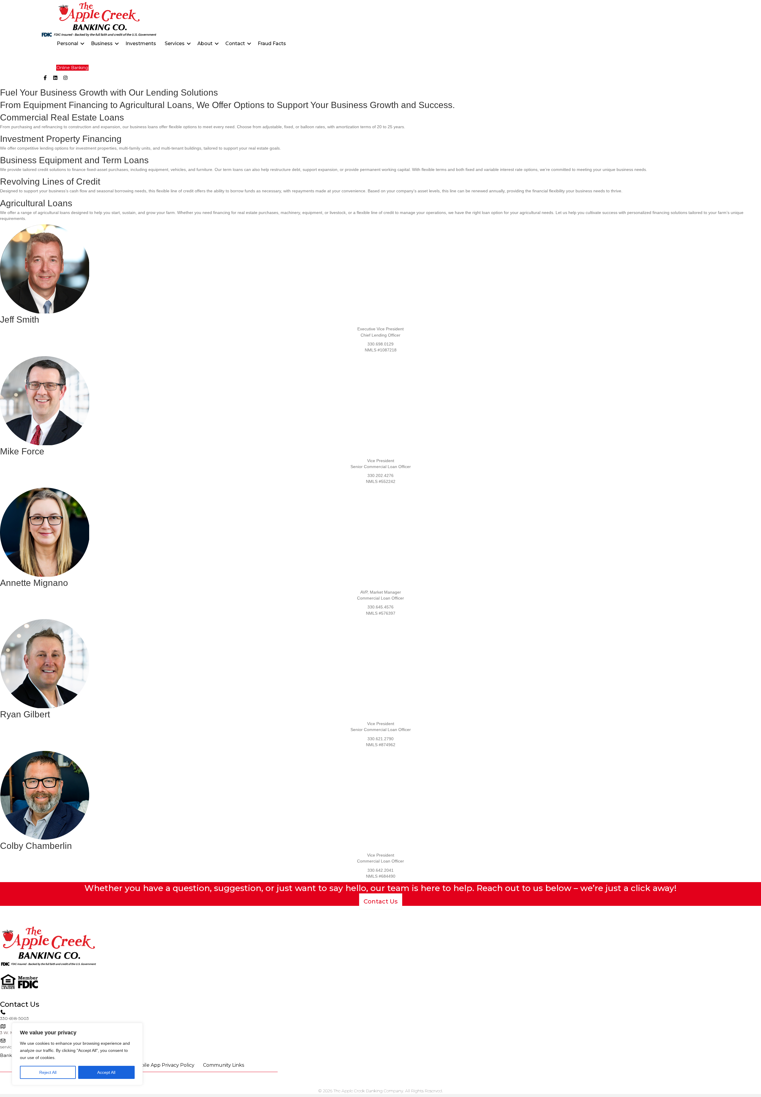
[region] (77, 1054)
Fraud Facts (272, 43)
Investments (140, 43)
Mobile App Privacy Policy (163, 1065)
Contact (235, 43)
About (205, 43)
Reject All (47, 1072)
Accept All (106, 1072)
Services (175, 43)
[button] (82, 43)
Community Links (223, 1065)
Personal (67, 43)
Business (102, 43)
